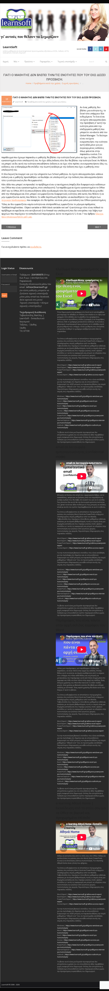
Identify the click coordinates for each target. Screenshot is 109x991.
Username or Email (9, 274)
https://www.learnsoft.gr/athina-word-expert (85, 365)
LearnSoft (19, 102)
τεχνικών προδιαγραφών (13, 200)
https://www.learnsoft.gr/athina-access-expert (86, 375)
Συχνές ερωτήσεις (70, 83)
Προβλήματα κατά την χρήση (46, 83)
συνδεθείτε (35, 246)
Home (28, 83)
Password (5, 284)
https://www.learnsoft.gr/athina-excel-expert (84, 367)
